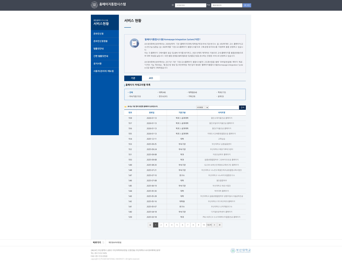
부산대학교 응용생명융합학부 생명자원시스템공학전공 (221, 196)
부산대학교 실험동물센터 (221, 144)
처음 (150, 224)
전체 (131, 92)
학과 (222, 92)
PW (208, 5)
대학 (162, 92)
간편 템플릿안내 (101, 56)
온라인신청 (99, 34)
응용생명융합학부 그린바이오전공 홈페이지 (222, 160)
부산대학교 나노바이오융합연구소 (221, 175)
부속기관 (135, 96)
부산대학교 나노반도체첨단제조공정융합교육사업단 (221, 170)
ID (173, 5)
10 (204, 225)
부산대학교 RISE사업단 (222, 186)
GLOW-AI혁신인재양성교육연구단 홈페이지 (221, 165)
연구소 (163, 96)
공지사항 (98, 64)
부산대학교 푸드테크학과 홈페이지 (221, 201)
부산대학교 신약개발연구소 (221, 207)
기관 (133, 78)
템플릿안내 (99, 49)
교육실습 (221, 139)
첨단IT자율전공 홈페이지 (221, 128)
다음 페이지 (209, 225)
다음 (214, 224)
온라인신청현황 (101, 41)
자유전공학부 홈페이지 (222, 154)
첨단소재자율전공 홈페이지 (221, 118)
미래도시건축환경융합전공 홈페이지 (221, 134)
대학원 (192, 92)
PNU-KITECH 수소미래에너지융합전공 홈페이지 (221, 217)
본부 (221, 96)
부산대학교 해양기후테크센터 (221, 149)
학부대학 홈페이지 (221, 191)
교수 (151, 78)
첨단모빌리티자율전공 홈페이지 (221, 123)
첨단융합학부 (221, 181)
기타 (191, 96)
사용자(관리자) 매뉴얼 (104, 71)
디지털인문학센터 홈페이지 (221, 212)
